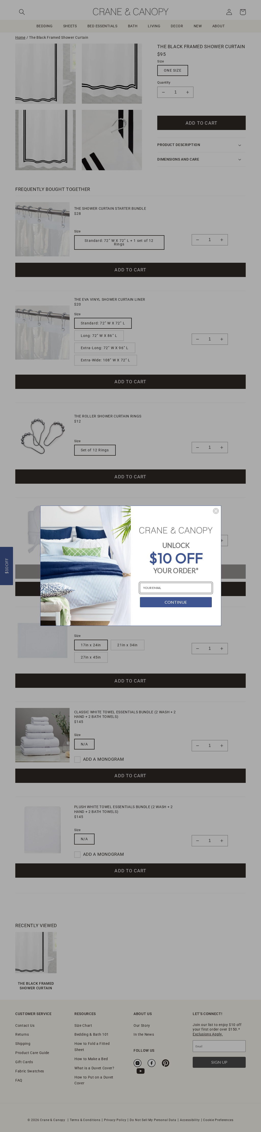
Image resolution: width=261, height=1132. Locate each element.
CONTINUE (176, 602)
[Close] (216, 511)
